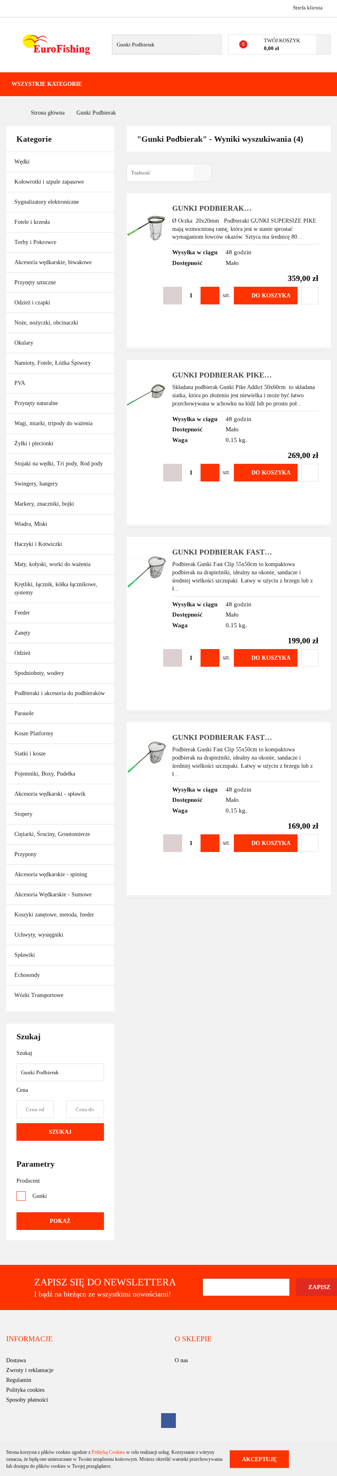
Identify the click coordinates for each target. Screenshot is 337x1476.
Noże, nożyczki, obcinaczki (46, 323)
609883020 (13, 7)
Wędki (22, 162)
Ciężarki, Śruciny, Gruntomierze (52, 834)
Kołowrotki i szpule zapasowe (49, 182)
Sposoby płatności (27, 1400)
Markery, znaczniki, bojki (44, 504)
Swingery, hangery (36, 484)
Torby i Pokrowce (36, 242)
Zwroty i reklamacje (29, 1370)
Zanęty (22, 633)
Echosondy (27, 975)
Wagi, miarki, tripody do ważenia (53, 423)
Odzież (23, 653)
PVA (19, 383)
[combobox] (169, 173)
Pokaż (60, 1221)
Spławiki (24, 955)
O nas (181, 1360)
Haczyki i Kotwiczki (39, 544)
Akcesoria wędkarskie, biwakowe (53, 262)
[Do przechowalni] (310, 295)
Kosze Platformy (33, 733)
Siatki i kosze (30, 754)
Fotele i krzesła (32, 222)
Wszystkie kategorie (47, 84)
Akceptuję (259, 1459)
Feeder (22, 613)
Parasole (24, 713)
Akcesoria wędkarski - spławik (50, 794)
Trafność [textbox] (140, 173)
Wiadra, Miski (30, 524)
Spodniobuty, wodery (39, 673)
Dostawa (16, 1360)
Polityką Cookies (108, 1452)
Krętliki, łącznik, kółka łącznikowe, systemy (55, 588)
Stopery (23, 814)
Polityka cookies (25, 1390)
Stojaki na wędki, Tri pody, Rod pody (58, 464)
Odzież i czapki (33, 302)
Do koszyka (271, 295)
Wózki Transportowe (38, 995)
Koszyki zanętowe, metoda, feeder (54, 915)
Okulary (23, 343)
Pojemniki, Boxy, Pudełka (44, 774)
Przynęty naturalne (36, 403)
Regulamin (18, 1380)
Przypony (26, 854)
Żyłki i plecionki (34, 443)
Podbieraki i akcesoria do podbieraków (59, 693)
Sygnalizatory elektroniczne (46, 202)
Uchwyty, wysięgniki (38, 935)
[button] (29, 1339)
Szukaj (60, 1132)
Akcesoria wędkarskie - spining (51, 874)
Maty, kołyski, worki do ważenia (52, 564)
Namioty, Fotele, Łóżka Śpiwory (53, 363)
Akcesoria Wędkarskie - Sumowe (53, 894)
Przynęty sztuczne (36, 282)
